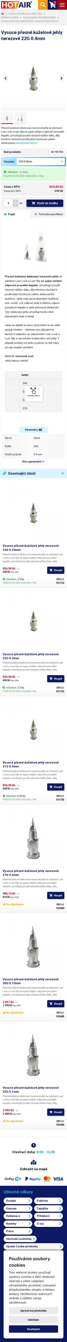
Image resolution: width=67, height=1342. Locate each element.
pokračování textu (26, 143)
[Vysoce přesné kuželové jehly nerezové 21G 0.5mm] (33, 729)
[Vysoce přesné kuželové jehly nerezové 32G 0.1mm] (33, 1055)
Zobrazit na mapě (33, 1169)
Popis (11, 214)
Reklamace (13, 1216)
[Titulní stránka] (17, 5)
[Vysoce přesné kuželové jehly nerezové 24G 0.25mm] (33, 513)
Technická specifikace (50, 214)
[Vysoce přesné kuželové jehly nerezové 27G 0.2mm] (33, 838)
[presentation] (5, 78)
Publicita (42, 1200)
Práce (10, 1231)
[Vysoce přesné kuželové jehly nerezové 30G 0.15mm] (33, 946)
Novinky (11, 1223)
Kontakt (11, 1200)
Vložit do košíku (47, 203)
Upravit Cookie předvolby (22, 1246)
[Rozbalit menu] (62, 5)
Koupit (58, 570)
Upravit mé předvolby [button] (33, 1310)
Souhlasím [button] (33, 1329)
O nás (40, 1223)
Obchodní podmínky (19, 1239)
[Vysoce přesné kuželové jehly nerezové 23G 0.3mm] (33, 621)
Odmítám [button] (33, 1319)
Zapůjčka (42, 1208)
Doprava (11, 1208)
